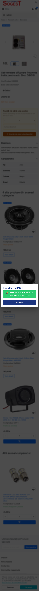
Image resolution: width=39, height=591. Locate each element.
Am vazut (19, 302)
